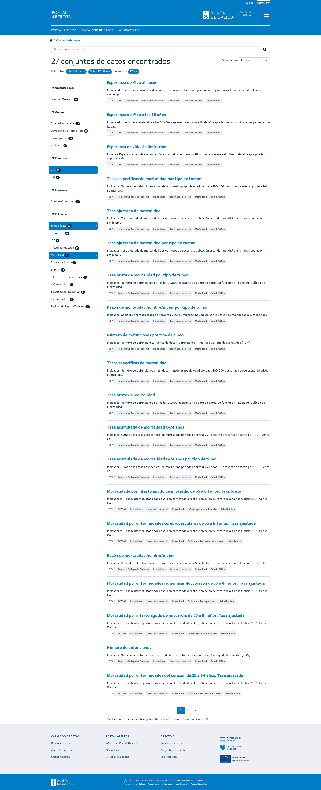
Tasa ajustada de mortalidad (134, 211)
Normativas (113, 750)
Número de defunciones (129, 648)
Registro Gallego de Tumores (133, 197)
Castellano (263, 3)
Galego (249, 3)
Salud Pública (213, 101)
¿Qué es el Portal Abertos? (122, 743)
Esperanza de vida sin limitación (136, 147)
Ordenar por (229, 60)
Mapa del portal (181, 784)
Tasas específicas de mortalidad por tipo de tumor (154, 179)
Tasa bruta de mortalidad (131, 395)
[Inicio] (51, 40)
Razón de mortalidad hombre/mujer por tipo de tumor (157, 308)
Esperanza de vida (192, 101)
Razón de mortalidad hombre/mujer (140, 556)
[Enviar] (265, 49)
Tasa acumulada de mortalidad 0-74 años (145, 427)
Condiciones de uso (172, 743)
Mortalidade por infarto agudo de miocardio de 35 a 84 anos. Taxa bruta (174, 491)
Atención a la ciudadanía (134, 784)
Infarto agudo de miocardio (202, 509)
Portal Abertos (63, 30)
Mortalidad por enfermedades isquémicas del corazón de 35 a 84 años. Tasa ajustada (186, 584)
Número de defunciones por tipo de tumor (146, 335)
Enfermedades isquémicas (201, 601)
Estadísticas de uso (117, 757)
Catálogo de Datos (97, 30)
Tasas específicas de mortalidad (137, 363)
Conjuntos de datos (68, 40)
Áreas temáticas (61, 750)
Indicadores (132, 101)
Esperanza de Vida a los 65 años (136, 115)
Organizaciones (60, 757)
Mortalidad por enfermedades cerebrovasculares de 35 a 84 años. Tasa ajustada (181, 524)
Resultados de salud (152, 101)
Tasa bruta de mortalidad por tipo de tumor (148, 275)
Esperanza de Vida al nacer (132, 83)
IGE (119, 101)
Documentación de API (196, 719)
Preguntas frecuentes (173, 750)
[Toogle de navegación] (266, 15)
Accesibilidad (153, 784)
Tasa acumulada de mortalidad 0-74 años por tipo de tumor (162, 459)
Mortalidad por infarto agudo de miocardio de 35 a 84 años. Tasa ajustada (176, 616)
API (168, 719)
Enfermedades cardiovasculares (205, 694)
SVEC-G (122, 509)
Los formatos (168, 757)
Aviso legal (167, 784)
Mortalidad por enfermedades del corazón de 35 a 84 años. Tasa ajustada (175, 676)
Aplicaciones (129, 30)
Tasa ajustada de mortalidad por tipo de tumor (151, 243)
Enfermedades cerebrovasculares (205, 541)
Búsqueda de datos (62, 743)
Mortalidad (173, 101)
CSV (111, 101)
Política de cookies (199, 784)
